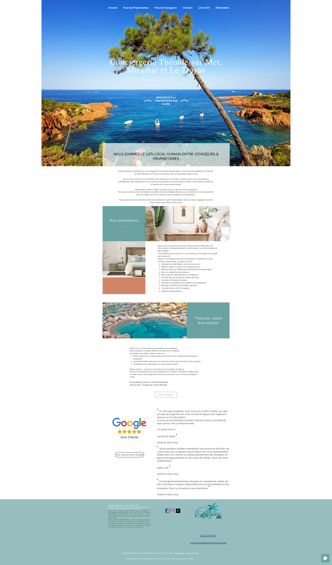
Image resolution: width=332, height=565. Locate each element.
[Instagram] (173, 511)
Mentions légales (179, 553)
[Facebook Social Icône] (167, 511)
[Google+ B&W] (178, 511)
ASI (196, 553)
